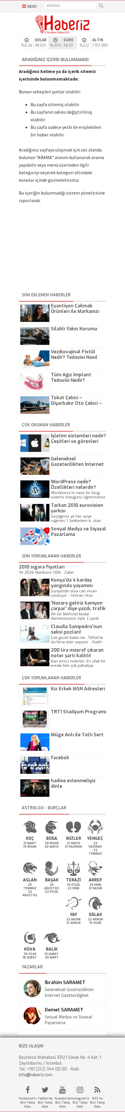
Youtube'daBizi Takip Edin (62, 1103)
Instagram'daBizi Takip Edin (80, 1103)
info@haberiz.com (36, 1075)
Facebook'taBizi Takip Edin (27, 1103)
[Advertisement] (62, 250)
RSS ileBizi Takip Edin (97, 1103)
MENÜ (32, 6)
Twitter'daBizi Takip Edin (45, 1103)
